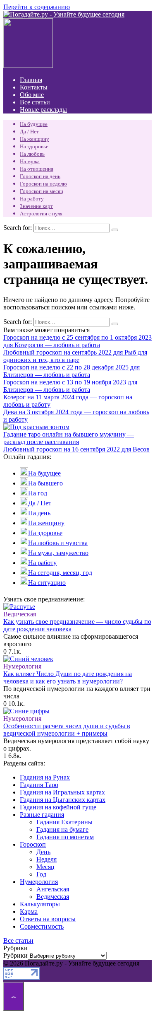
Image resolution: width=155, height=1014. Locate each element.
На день (39, 513)
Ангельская (52, 889)
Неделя (46, 859)
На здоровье (34, 146)
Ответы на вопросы (48, 918)
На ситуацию (47, 582)
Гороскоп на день (40, 176)
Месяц (45, 866)
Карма (29, 911)
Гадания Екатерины (64, 822)
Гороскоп (33, 844)
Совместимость (42, 926)
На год (37, 493)
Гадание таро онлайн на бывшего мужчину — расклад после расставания (68, 438)
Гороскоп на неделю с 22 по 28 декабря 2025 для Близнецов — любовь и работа (71, 371)
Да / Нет (29, 131)
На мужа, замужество (58, 552)
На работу (32, 199)
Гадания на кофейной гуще (58, 807)
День (43, 851)
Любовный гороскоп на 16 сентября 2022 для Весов (76, 449)
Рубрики (15, 955)
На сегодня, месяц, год (60, 572)
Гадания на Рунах (45, 777)
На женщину (34, 139)
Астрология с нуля (41, 213)
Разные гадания (42, 814)
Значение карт (36, 206)
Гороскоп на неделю (43, 184)
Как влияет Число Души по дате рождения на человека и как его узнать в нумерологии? (67, 677)
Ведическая (52, 896)
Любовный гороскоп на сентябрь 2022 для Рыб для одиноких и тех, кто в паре (75, 356)
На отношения (36, 169)
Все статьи (35, 102)
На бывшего (45, 483)
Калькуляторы (40, 904)
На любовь (32, 154)
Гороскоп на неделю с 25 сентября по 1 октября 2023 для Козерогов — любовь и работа (77, 341)
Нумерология (39, 881)
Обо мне (32, 94)
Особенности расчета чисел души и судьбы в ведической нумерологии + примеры (66, 729)
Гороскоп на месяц (41, 191)
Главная (31, 79)
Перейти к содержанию (36, 6)
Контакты (34, 87)
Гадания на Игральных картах (62, 792)
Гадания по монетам (65, 836)
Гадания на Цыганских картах (62, 799)
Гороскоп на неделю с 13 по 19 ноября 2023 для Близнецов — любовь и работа (70, 386)
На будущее (34, 124)
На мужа (30, 161)
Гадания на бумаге (62, 829)
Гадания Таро (39, 784)
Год (41, 874)
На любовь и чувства (58, 542)
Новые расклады (43, 109)
